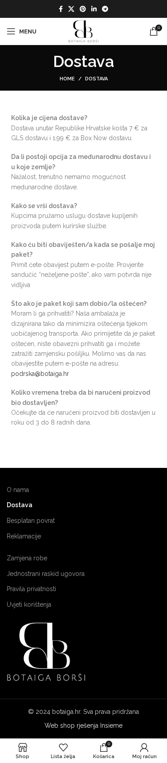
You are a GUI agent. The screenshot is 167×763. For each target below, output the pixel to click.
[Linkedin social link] (94, 9)
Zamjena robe (27, 558)
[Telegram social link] (105, 9)
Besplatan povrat (31, 520)
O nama (18, 489)
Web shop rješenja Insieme (83, 725)
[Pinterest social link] (83, 9)
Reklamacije (24, 536)
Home (67, 79)
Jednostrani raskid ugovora (46, 573)
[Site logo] (83, 30)
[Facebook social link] (60, 9)
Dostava (20, 505)
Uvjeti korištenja (29, 604)
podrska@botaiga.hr (40, 373)
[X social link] (71, 9)
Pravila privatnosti (31, 588)
